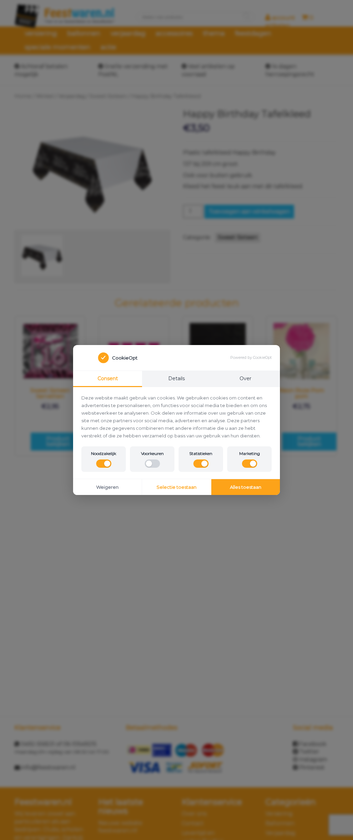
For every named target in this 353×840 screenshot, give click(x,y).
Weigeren (107, 487)
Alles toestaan (245, 487)
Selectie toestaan (176, 487)
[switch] (103, 463)
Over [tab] (245, 378)
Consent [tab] (108, 378)
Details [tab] (176, 378)
